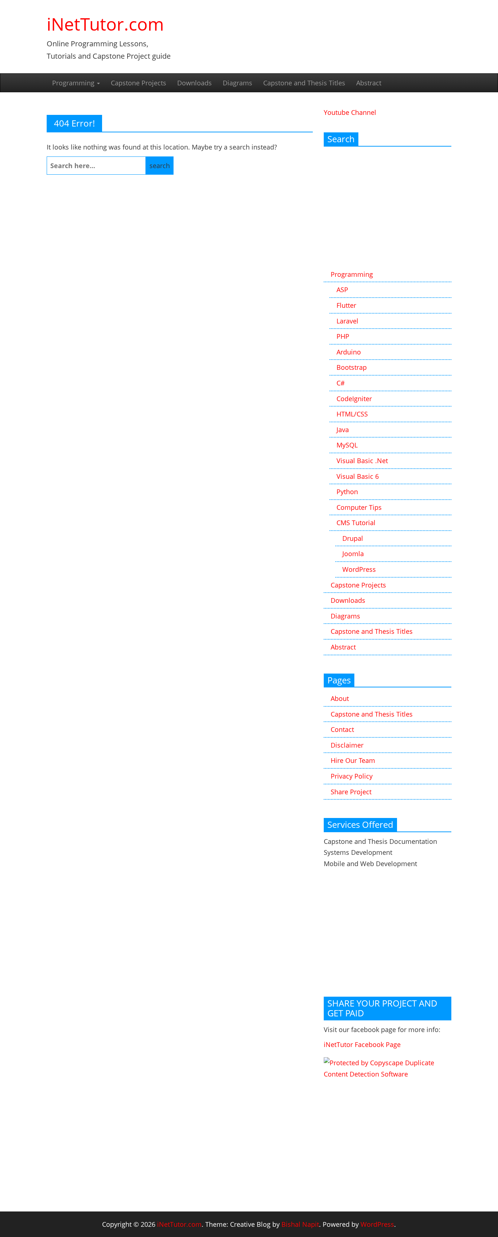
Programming (74, 82)
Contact (342, 729)
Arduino (348, 352)
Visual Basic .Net (362, 460)
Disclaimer (347, 745)
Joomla (353, 553)
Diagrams (237, 82)
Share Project (351, 791)
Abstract (368, 82)
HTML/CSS (352, 414)
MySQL (347, 445)
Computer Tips (359, 507)
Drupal (352, 538)
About (340, 698)
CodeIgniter (354, 398)
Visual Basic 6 (357, 476)
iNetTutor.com (105, 24)
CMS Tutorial (356, 522)
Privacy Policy (352, 776)
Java (342, 429)
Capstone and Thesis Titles (304, 82)
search (159, 165)
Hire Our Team (353, 760)
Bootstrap (351, 367)
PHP (342, 336)
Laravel (347, 321)
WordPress (359, 569)
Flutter (346, 305)
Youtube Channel (350, 112)
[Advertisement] (387, 209)
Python (347, 491)
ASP (342, 289)
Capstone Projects (138, 82)
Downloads (194, 82)
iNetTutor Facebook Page (362, 1044)
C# (340, 383)
